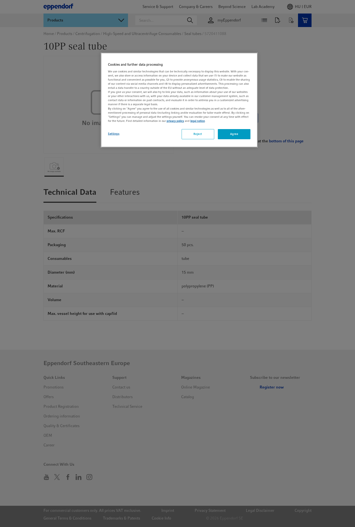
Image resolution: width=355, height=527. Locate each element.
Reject (197, 134)
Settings (114, 133)
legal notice (197, 121)
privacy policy (175, 121)
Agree (234, 134)
